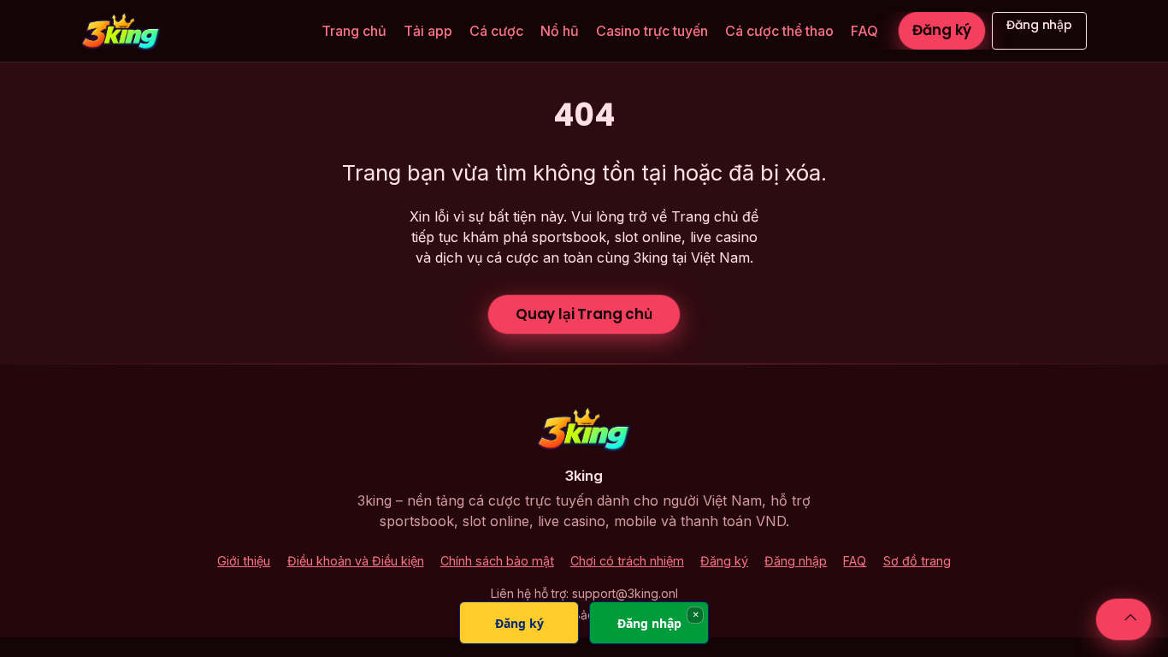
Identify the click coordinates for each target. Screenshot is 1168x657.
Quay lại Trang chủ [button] (584, 314)
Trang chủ (353, 30)
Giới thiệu (243, 560)
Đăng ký (941, 30)
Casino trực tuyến (652, 30)
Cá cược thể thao (779, 30)
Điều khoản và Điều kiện (355, 560)
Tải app (428, 30)
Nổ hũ (559, 30)
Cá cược (496, 30)
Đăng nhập (1039, 24)
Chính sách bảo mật (497, 560)
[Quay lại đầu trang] (1123, 619)
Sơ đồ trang (917, 560)
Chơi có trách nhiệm (627, 560)
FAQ (864, 30)
